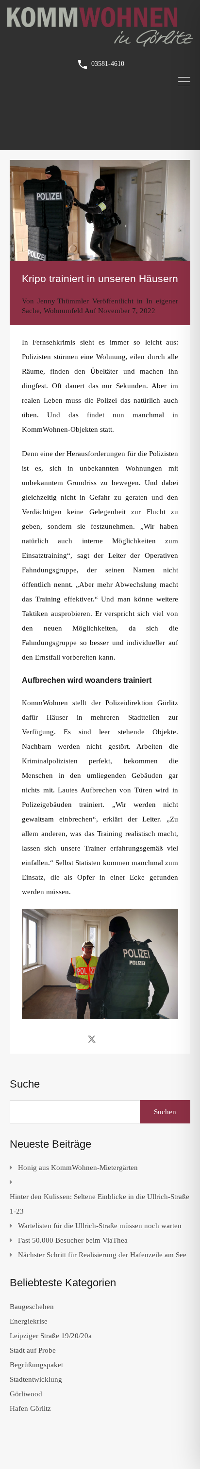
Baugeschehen (32, 1307)
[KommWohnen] (100, 43)
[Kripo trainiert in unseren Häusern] (100, 210)
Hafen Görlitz (30, 1408)
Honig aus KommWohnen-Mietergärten (78, 1167)
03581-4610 (107, 63)
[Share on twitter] (92, 1038)
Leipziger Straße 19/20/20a (51, 1336)
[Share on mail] (109, 1038)
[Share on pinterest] (125, 1038)
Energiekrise (29, 1321)
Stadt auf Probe (33, 1350)
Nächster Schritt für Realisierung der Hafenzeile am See (102, 1255)
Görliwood (26, 1394)
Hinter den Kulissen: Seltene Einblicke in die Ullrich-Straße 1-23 (99, 1204)
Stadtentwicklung (36, 1379)
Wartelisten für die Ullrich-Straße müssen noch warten (100, 1226)
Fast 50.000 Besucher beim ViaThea (73, 1240)
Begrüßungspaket (36, 1365)
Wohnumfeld (63, 311)
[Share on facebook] (74, 1038)
